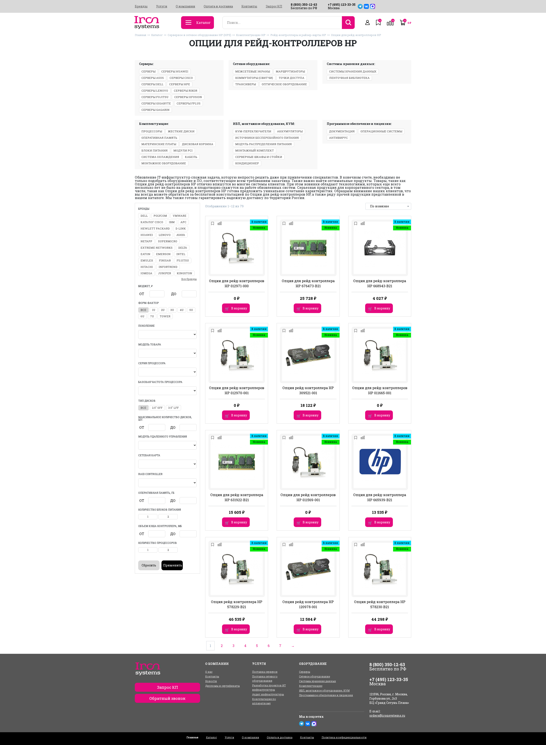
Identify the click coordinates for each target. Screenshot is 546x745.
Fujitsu (183, 260)
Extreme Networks (157, 248)
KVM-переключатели (253, 131)
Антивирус (338, 138)
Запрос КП (274, 6)
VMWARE (179, 216)
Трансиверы (245, 84)
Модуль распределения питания (263, 144)
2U (163, 310)
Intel (180, 254)
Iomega (146, 273)
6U (142, 316)
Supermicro (167, 241)
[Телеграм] (360, 6)
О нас (208, 671)
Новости (211, 681)
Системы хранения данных (352, 71)
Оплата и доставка (218, 6)
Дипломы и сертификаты (222, 685)
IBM (172, 222)
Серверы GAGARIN (155, 110)
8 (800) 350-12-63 (304, 5)
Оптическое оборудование (284, 84)
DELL (144, 216)
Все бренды (189, 279)
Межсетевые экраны (252, 71)
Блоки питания (154, 150)
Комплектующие (310, 685)
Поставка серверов (264, 671)
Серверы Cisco (181, 78)
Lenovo (165, 235)
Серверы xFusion (188, 97)
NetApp (146, 241)
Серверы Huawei (174, 71)
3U (172, 310)
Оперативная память (159, 138)
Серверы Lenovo (154, 90)
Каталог (157, 35)
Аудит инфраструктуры (268, 694)
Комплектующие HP (251, 35)
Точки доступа (291, 78)
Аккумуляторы (290, 131)
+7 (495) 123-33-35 (342, 5)
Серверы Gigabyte (156, 103)
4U (182, 310)
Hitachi (147, 267)
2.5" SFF (157, 408)
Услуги (161, 6)
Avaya (180, 235)
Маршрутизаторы (290, 71)
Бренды (141, 6)
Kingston (184, 273)
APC (183, 222)
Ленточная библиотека (349, 78)
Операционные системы (381, 131)
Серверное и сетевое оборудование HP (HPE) (199, 35)
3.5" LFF (173, 408)
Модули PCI (183, 150)
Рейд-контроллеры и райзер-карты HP (298, 35)
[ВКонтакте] (366, 6)
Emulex (147, 260)
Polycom (160, 216)
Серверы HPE (179, 84)
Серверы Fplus (188, 103)
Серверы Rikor (185, 90)
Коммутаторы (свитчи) (254, 78)
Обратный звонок (167, 698)
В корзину (239, 308)
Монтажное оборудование (163, 163)
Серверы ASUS (152, 78)
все (143, 310)
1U (153, 310)
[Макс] (372, 6)
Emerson (163, 254)
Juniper (164, 273)
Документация (342, 131)
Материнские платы (158, 144)
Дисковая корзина (197, 144)
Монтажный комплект (254, 150)
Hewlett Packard (155, 228)
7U (152, 316)
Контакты (249, 6)
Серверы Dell (152, 84)
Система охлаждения (160, 157)
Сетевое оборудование (314, 676)
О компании (185, 6)
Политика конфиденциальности (344, 737)
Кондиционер (247, 163)
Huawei (147, 235)
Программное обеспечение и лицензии (326, 695)
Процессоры (151, 131)
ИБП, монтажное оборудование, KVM (324, 690)
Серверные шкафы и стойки (258, 157)
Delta (182, 248)
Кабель (191, 157)
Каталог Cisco (152, 222)
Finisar (165, 260)
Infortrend (168, 267)
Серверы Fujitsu (154, 97)
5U (191, 310)
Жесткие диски (181, 131)
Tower (165, 316)
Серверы (148, 71)
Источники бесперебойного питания (267, 138)
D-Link (181, 228)
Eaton (145, 254)
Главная (140, 35)
